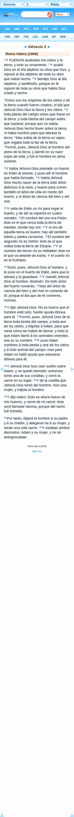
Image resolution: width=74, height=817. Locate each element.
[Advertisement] (37, 485)
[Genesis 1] (5, 378)
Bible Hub (37, 451)
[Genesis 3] (69, 378)
